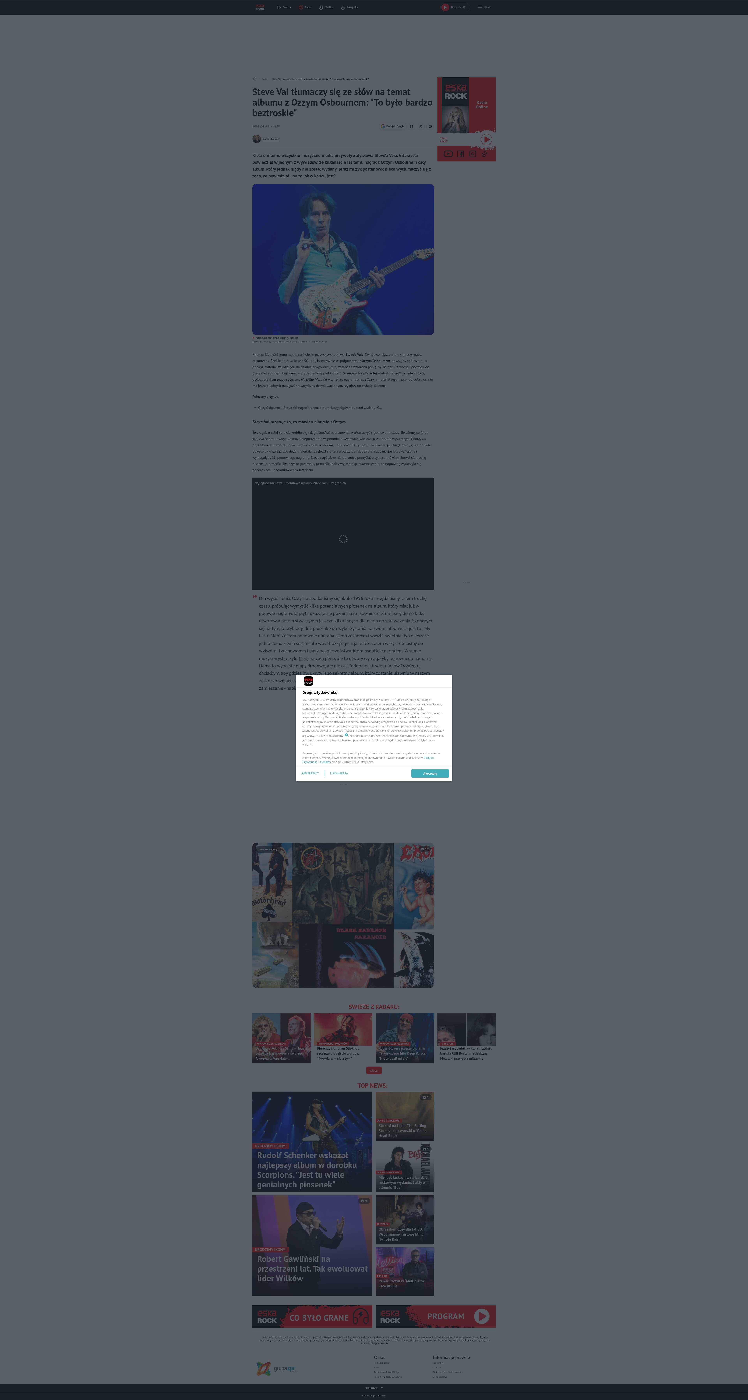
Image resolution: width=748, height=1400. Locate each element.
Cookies (325, 762)
